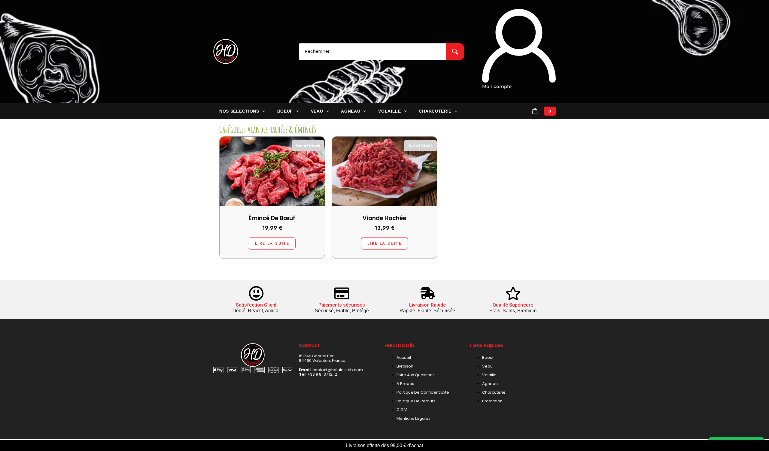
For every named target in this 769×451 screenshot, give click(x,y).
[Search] (455, 51)
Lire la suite (271, 243)
